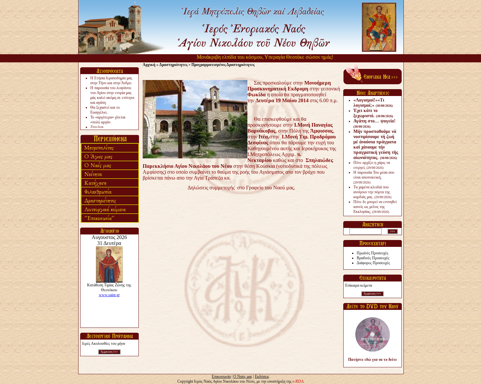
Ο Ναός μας (242, 376)
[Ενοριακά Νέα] (372, 83)
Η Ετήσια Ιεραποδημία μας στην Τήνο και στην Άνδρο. (111, 80)
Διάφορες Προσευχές (373, 263)
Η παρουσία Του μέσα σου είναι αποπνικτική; (373, 177)
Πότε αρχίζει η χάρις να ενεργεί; (371, 165)
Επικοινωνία (221, 376)
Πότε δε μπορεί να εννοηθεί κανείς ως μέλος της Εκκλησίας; (375, 207)
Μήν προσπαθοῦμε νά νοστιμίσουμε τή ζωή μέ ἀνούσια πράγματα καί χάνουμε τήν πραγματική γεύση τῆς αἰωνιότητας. (375, 144)
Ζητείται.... (98, 127)
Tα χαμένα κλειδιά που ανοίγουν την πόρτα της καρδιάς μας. (372, 192)
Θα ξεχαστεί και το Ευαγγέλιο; (105, 110)
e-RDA (298, 381)
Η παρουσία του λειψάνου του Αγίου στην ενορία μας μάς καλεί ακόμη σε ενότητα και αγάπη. (112, 95)
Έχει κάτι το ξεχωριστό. (373, 113)
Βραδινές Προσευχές (373, 258)
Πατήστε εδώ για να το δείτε (372, 359)
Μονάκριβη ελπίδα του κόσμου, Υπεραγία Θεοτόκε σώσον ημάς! (257, 57)
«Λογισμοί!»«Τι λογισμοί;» (373, 103)
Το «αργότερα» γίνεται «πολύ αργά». (107, 119)
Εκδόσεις (262, 376)
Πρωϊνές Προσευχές (372, 253)
